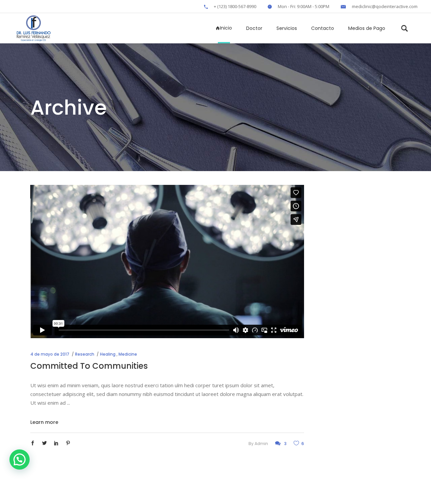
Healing (107, 354)
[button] (19, 459)
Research (84, 354)
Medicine (128, 354)
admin (261, 443)
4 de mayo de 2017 (49, 354)
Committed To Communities (89, 365)
